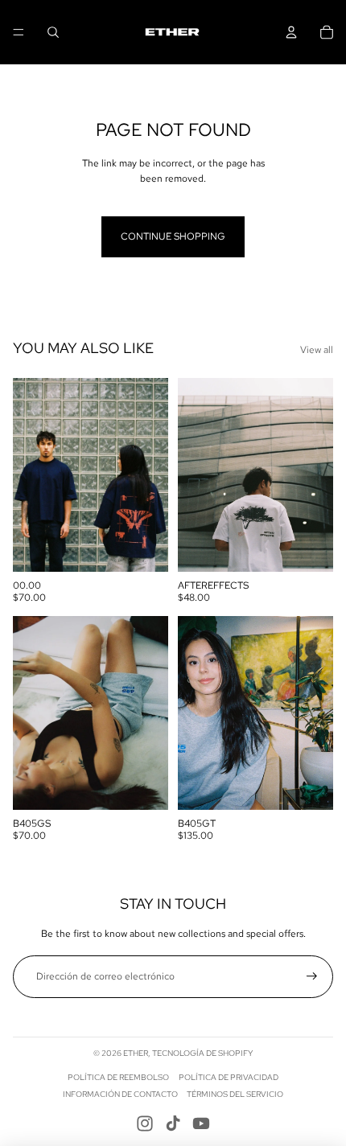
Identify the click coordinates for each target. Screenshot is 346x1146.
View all (316, 349)
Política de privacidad (228, 1077)
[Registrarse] (312, 977)
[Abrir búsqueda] (53, 32)
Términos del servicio (235, 1094)
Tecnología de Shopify (202, 1053)
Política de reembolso (118, 1077)
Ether (135, 1053)
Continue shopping (173, 236)
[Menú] (18, 32)
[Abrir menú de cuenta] (291, 32)
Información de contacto (120, 1094)
